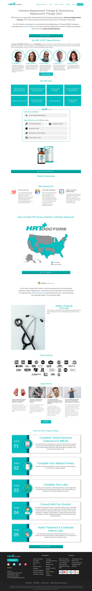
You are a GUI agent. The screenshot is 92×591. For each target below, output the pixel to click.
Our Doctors (36, 560)
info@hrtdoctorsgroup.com (17, 577)
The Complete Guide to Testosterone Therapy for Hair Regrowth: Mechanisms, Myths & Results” (54, 401)
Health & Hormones (41, 4)
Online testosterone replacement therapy (19, 89)
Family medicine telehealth (72, 100)
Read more (46, 421)
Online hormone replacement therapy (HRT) (64, 566)
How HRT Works (37, 566)
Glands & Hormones (38, 572)
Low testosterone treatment (55, 89)
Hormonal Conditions (38, 570)
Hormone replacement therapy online (72, 89)
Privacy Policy (28, 583)
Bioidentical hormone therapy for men (37, 100)
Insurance (48, 559)
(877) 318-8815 (15, 576)
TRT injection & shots (64, 560)
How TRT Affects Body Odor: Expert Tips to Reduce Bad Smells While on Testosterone (72, 401)
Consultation (36, 562)
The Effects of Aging (38, 574)
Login (73, 4)
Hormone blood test (54, 101)
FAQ (34, 564)
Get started (80, 4)
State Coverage (50, 571)
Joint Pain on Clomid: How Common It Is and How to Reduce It (36, 401)
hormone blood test (30, 26)
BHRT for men (75, 560)
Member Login (49, 564)
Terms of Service (45, 583)
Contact (68, 4)
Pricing (56, 4)
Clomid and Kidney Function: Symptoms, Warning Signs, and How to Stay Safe (19, 401)
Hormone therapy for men (19, 101)
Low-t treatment (63, 562)
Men (50, 4)
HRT (25, 20)
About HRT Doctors (38, 559)
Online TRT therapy (64, 559)
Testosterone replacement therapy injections (37, 89)
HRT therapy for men (77, 559)
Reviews (48, 566)
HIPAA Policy (36, 583)
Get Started (13, 560)
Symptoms (35, 568)
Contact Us (49, 575)
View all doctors (46, 74)
